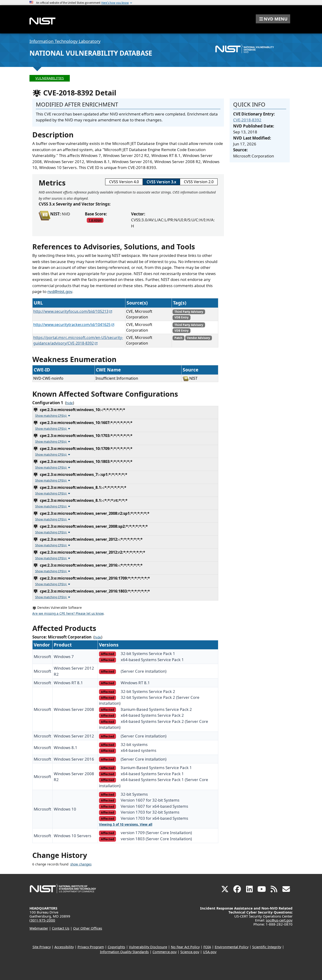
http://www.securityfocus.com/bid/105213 (70, 311)
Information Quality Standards (124, 952)
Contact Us (60, 928)
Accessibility (64, 947)
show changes (80, 864)
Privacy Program (91, 947)
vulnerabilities (49, 78)
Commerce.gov (165, 952)
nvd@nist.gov (59, 291)
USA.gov (209, 952)
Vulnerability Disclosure (148, 947)
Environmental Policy (231, 947)
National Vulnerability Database (90, 53)
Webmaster (38, 928)
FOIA (207, 947)
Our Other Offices (87, 928)
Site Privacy (42, 947)
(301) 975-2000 (42, 920)
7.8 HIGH (95, 220)
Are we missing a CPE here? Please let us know (67, 613)
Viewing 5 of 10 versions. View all (125, 824)
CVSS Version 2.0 (199, 181)
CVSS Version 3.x (161, 181)
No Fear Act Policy (185, 947)
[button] (273, 18)
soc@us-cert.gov (279, 920)
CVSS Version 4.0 (124, 181)
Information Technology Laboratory (64, 41)
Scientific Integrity (266, 947)
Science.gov (189, 952)
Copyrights (116, 947)
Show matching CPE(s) (51, 415)
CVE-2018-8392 (247, 120)
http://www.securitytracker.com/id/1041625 (72, 324)
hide (69, 403)
